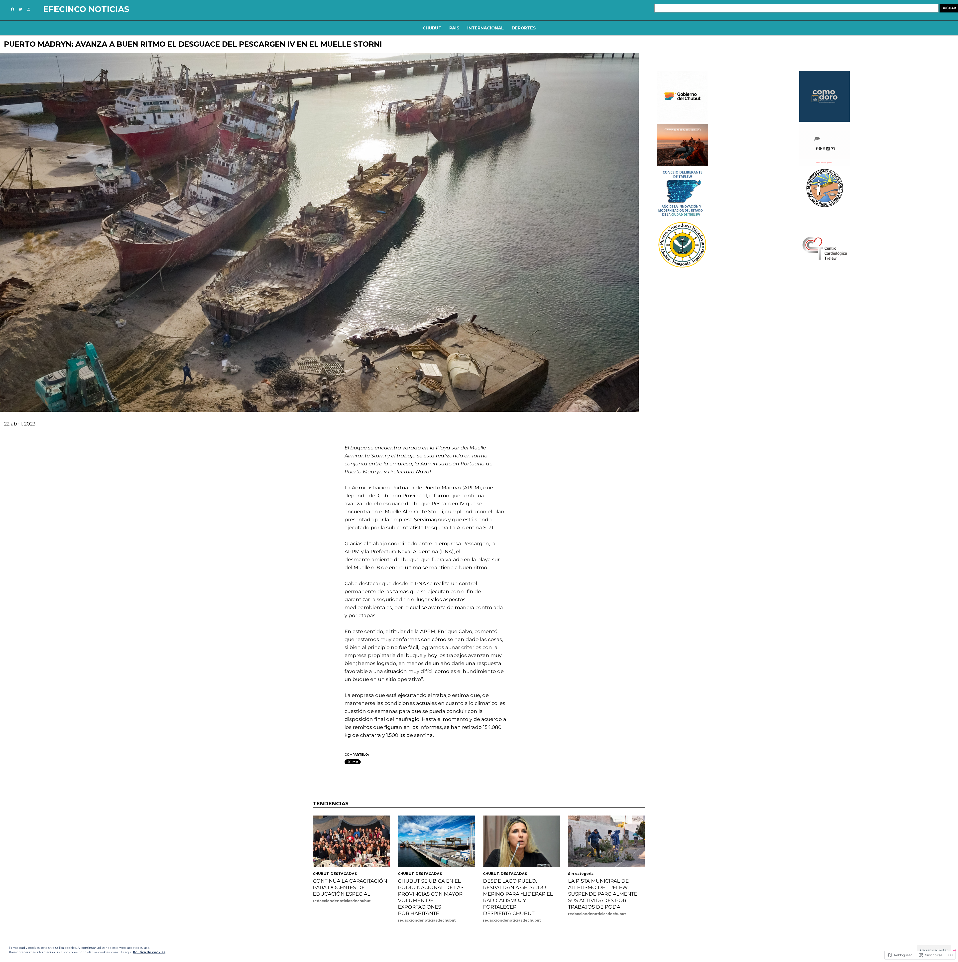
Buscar (949, 8)
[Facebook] (12, 9)
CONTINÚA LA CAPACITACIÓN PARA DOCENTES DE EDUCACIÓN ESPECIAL (350, 887)
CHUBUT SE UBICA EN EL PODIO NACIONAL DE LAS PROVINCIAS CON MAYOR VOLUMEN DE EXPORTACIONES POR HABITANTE (431, 897)
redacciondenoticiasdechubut (342, 901)
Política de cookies (149, 952)
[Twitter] (20, 9)
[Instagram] (28, 9)
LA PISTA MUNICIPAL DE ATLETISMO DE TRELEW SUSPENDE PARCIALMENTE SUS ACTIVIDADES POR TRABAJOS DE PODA (602, 894)
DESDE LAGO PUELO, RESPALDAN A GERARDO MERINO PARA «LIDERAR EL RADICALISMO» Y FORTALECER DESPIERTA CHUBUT (518, 897)
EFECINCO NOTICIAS (86, 9)
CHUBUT (321, 874)
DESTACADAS (344, 874)
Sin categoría (581, 874)
